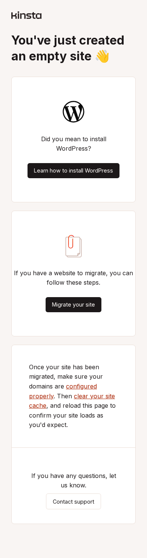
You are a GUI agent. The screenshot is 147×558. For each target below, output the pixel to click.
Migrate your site (73, 304)
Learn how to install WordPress (73, 170)
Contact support (73, 501)
